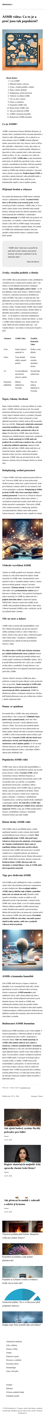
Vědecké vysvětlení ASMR (20, 96)
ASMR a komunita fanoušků (20, 114)
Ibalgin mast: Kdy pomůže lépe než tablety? (21, 1325)
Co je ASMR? (15, 81)
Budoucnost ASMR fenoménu (21, 117)
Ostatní (40, 1096)
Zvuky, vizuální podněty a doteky (22, 87)
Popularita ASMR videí (18, 105)
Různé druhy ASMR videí (19, 108)
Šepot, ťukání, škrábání (18, 90)
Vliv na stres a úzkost (17, 99)
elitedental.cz (7, 4)
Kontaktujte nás (25, 1088)
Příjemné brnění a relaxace (19, 84)
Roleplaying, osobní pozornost (21, 93)
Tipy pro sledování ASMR (19, 111)
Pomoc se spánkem (17, 102)
